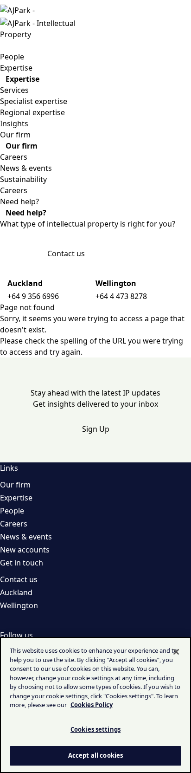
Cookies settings (95, 729)
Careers (13, 157)
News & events (26, 168)
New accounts (25, 550)
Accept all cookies (95, 755)
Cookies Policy (91, 705)
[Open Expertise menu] (36, 68)
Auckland (16, 592)
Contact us (66, 253)
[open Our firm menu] (2, 146)
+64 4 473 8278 (121, 296)
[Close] (176, 652)
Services (14, 90)
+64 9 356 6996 (33, 296)
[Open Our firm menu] (34, 134)
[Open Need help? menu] (43, 201)
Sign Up (95, 429)
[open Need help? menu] (2, 212)
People (12, 511)
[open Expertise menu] (2, 79)
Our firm (15, 485)
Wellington (19, 605)
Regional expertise (32, 112)
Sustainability (23, 179)
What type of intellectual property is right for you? (87, 224)
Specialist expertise (33, 101)
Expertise (16, 498)
